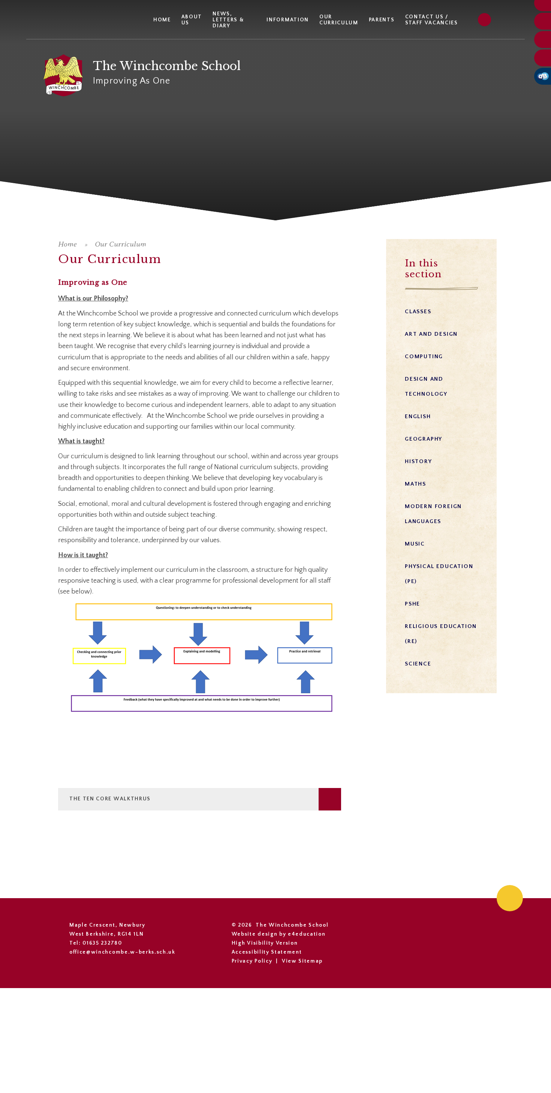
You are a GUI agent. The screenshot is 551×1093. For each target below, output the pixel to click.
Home (67, 244)
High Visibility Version (265, 943)
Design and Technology (426, 386)
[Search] (484, 19)
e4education (306, 934)
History (418, 461)
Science (418, 664)
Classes (418, 311)
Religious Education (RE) (441, 633)
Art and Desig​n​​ (431, 334)
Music (415, 544)
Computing (424, 356)
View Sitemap (302, 961)
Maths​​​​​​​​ (415, 484)
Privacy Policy (252, 961)
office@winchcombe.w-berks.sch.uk (122, 952)
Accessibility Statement (267, 952)
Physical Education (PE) (439, 574)
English (418, 416)
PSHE (412, 604)
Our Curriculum (120, 244)
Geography (423, 439)
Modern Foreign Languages (433, 514)
